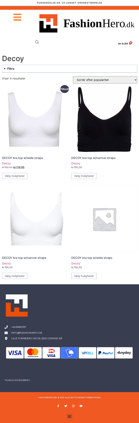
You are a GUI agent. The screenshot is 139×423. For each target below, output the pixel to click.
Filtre (10, 68)
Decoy (6, 163)
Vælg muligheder (15, 175)
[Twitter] (66, 406)
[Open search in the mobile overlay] (37, 42)
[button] (69, 68)
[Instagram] (73, 406)
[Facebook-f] (58, 406)
